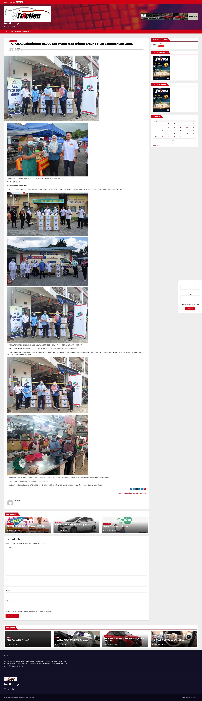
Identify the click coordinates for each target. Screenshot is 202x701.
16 (174, 130)
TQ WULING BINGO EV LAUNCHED (168, 640)
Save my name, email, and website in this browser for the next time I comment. (29, 611)
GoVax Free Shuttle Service (115, 526)
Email (8, 590)
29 (168, 137)
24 (181, 133)
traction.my (11, 23)
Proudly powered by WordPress (11, 697)
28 (162, 137)
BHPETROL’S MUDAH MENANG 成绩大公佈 (26, 526)
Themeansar (31, 697)
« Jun (154, 145)
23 (174, 133)
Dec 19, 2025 (108, 644)
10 (181, 127)
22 (168, 133)
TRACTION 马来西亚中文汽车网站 (20, 31)
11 (187, 127)
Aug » (158, 145)
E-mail (190, 294)
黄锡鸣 (18, 48)
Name (8, 580)
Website (8, 601)
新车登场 (57, 637)
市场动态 (8, 637)
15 (168, 130)
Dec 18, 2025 (157, 644)
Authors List (189, 697)
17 (181, 130)
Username (190, 284)
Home (183, 697)
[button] (196, 31)
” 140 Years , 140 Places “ (18, 640)
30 (174, 137)
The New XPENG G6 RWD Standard (71, 640)
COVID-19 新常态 (13, 41)
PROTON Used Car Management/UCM (132, 493)
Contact (195, 697)
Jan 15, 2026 (60, 644)
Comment (8, 547)
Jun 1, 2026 (11, 644)
